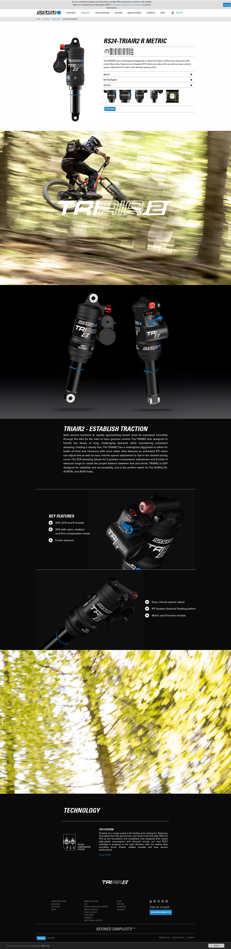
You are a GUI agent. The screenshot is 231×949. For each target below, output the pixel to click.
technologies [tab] (110, 79)
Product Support (91, 901)
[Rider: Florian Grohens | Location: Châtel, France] (115, 722)
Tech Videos (89, 915)
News (119, 901)
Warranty (88, 917)
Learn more (105, 854)
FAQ (85, 904)
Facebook (121, 909)
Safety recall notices (93, 920)
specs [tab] (106, 74)
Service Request (90, 912)
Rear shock (56, 904)
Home (39, 19)
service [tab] (107, 84)
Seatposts (55, 907)
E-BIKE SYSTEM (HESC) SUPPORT (96, 907)
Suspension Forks (58, 901)
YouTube (120, 904)
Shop (162, 13)
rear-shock (56, 19)
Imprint (191, 937)
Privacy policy (179, 937)
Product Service (91, 909)
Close (227, 4)
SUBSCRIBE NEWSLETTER (161, 912)
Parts (53, 909)
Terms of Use (164, 937)
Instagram (121, 907)
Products (46, 19)
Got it (216, 945)
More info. (46, 945)
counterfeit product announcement (127, 4)
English (179, 13)
